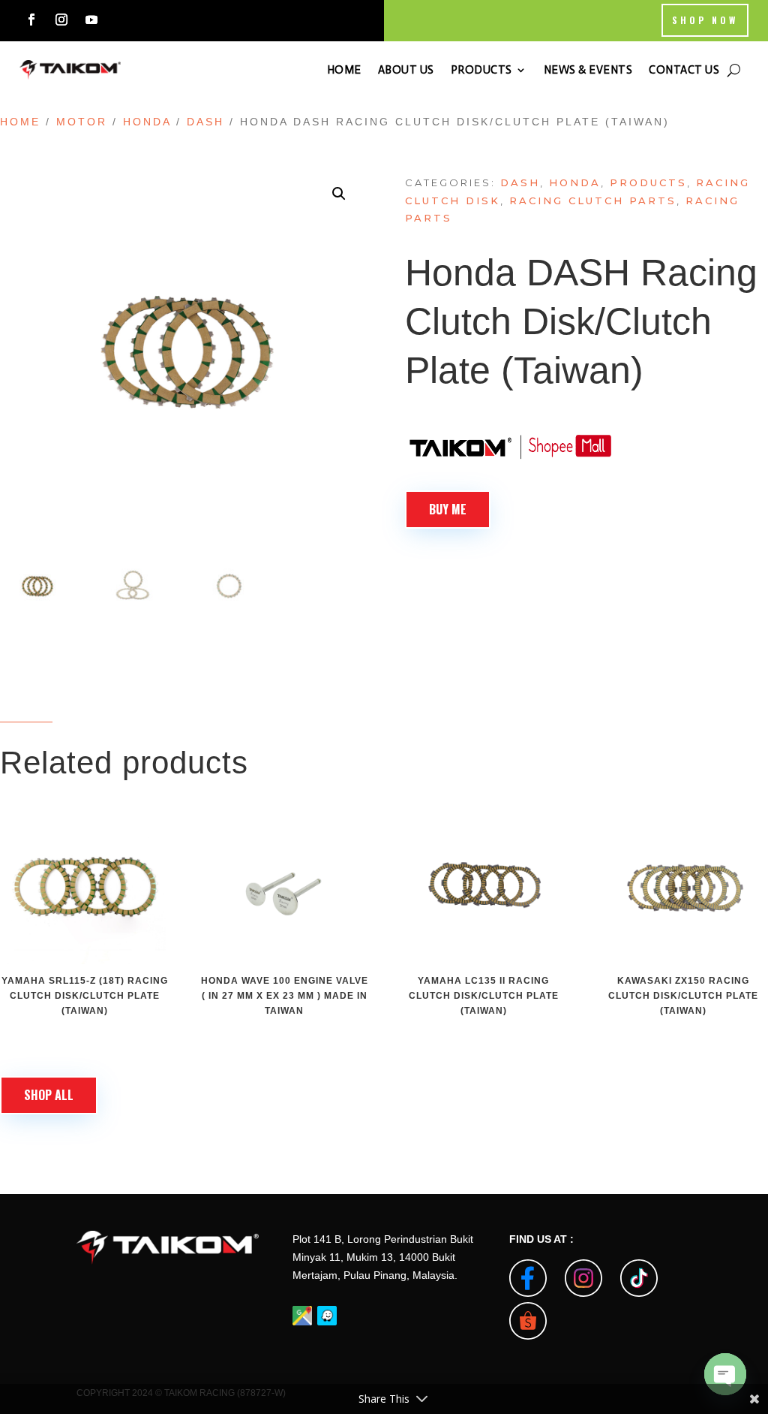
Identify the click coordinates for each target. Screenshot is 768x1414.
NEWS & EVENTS (588, 70)
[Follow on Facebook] (32, 20)
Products (648, 182)
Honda (147, 122)
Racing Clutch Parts (592, 200)
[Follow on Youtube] (92, 20)
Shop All (49, 1095)
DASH (205, 122)
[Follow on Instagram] (62, 20)
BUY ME (447, 509)
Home (20, 122)
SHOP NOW (705, 20)
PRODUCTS (481, 70)
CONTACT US (684, 70)
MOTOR (81, 122)
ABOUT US (406, 70)
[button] (339, 193)
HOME (344, 70)
